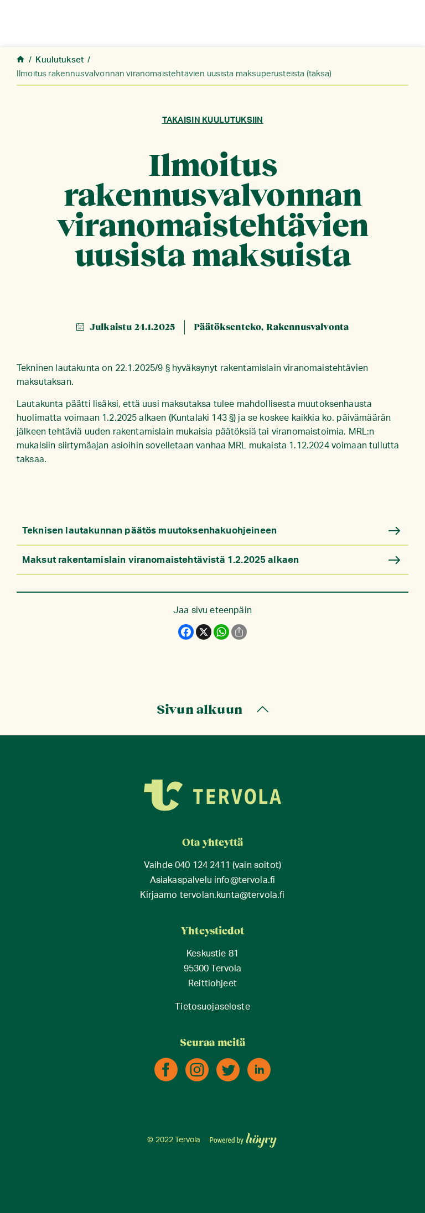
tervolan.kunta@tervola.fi (232, 895)
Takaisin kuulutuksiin (212, 120)
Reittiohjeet (212, 984)
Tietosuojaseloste (212, 1007)
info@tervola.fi (244, 880)
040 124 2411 (202, 865)
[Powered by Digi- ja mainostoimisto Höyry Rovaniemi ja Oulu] (243, 1137)
